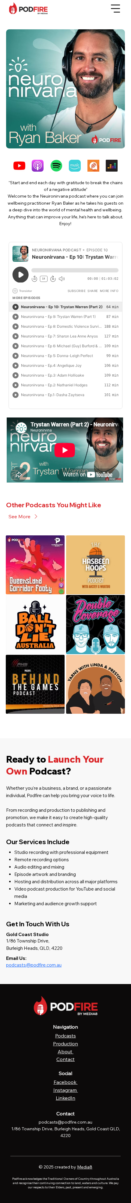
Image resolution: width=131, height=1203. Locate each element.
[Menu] (116, 8)
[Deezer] (112, 166)
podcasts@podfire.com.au (34, 965)
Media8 (84, 1167)
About (65, 1051)
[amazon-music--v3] (75, 166)
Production (65, 1044)
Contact (65, 1059)
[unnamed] (93, 166)
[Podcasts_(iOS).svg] (38, 166)
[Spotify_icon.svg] (56, 166)
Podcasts (65, 1036)
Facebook (66, 1082)
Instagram (65, 1090)
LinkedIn (65, 1098)
